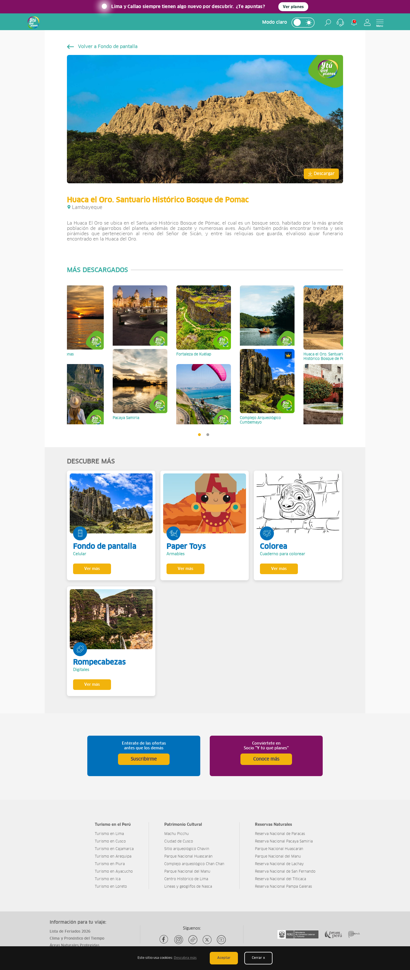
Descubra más (185, 958)
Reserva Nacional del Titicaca (280, 879)
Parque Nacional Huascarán (188, 856)
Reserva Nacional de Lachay (279, 864)
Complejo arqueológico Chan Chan (194, 864)
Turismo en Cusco (110, 841)
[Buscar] (328, 22)
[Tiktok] (193, 939)
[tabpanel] (76, 355)
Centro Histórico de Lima (186, 879)
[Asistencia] (340, 23)
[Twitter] (207, 939)
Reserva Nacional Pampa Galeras (283, 887)
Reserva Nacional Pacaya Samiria (284, 841)
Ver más (92, 569)
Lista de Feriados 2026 (70, 931)
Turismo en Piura (110, 864)
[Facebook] (164, 939)
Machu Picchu (176, 834)
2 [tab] (209, 436)
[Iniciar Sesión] (367, 22)
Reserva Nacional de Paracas (280, 834)
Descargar (324, 174)
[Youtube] (221, 939)
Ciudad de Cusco (178, 841)
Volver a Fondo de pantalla (108, 46)
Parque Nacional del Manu (187, 871)
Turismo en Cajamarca (114, 849)
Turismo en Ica (107, 879)
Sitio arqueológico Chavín (186, 849)
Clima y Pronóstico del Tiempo (77, 938)
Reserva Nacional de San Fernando (285, 871)
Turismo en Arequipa (113, 856)
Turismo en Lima (109, 834)
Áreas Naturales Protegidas (74, 945)
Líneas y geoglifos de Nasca (188, 887)
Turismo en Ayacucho (114, 871)
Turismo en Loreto (111, 887)
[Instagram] (179, 939)
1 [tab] (201, 436)
